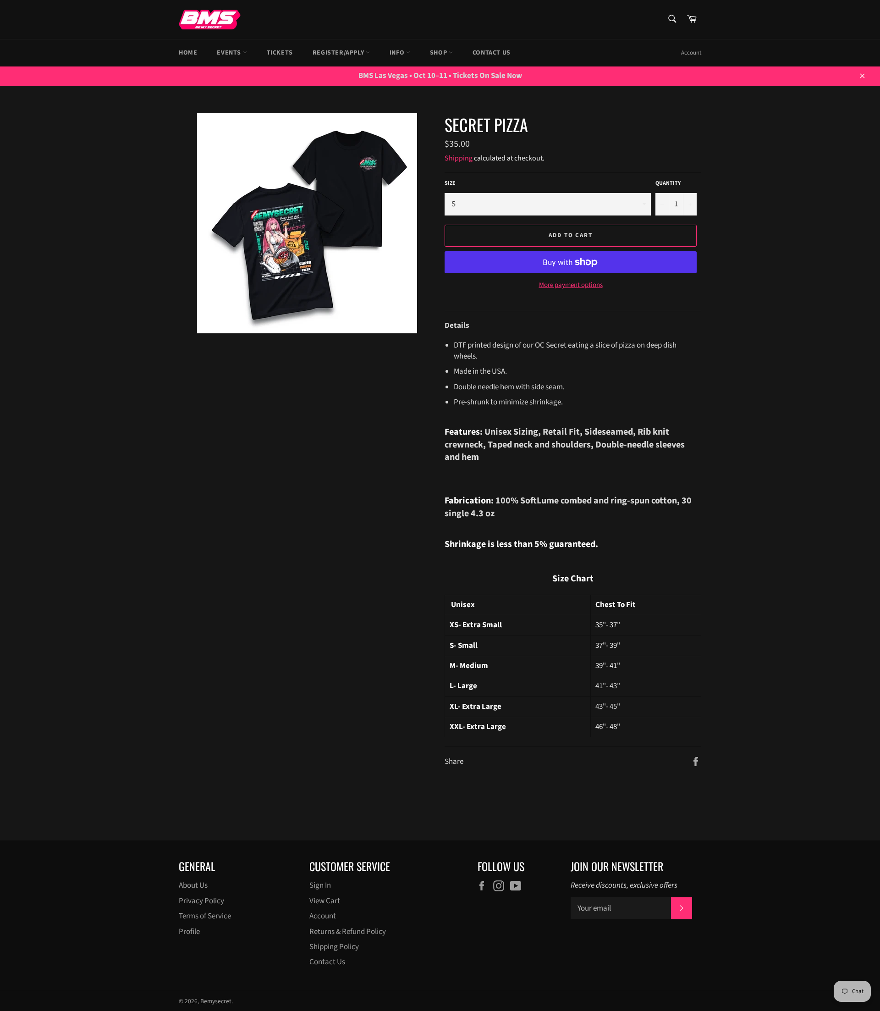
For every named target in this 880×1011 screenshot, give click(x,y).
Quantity (668, 183)
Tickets (280, 52)
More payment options (571, 285)
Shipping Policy (334, 946)
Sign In (320, 885)
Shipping (459, 158)
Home (188, 52)
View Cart (324, 900)
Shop (439, 52)
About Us (193, 885)
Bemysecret (215, 1001)
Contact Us (492, 52)
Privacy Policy (201, 900)
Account (691, 53)
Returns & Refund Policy (347, 931)
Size (450, 183)
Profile (189, 931)
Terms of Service (205, 916)
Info (398, 52)
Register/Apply (339, 52)
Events (229, 52)
